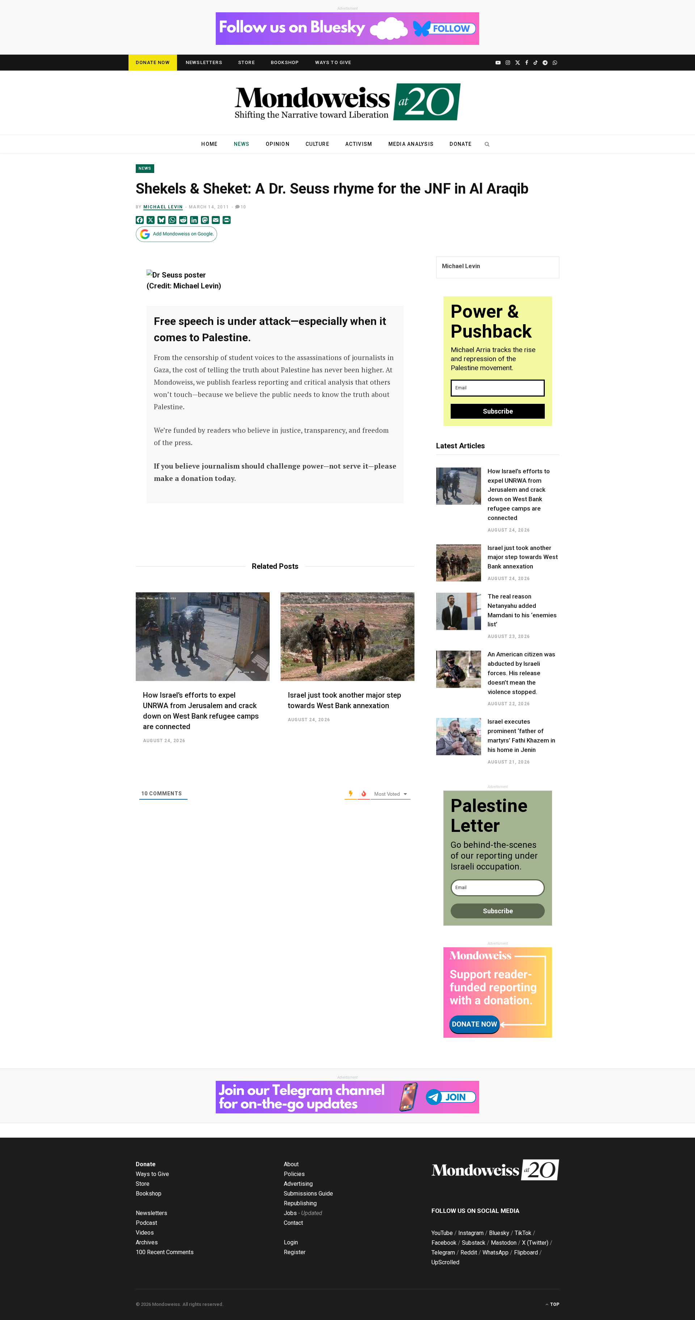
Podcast (146, 1222)
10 (243, 207)
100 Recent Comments (165, 1252)
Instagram (471, 1233)
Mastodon (504, 1242)
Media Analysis (411, 144)
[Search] (486, 144)
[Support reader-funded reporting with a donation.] (497, 1036)
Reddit (468, 1252)
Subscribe (498, 411)
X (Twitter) (535, 1242)
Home (209, 144)
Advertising (298, 1183)
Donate (461, 144)
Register (295, 1252)
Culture (317, 144)
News (242, 144)
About (291, 1164)
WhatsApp (496, 1252)
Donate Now (153, 62)
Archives (147, 1242)
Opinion (278, 144)
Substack (473, 1242)
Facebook (443, 1242)
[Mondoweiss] (348, 102)
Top (554, 1304)
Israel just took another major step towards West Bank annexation (523, 557)
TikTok (523, 1233)
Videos (145, 1232)
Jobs (290, 1213)
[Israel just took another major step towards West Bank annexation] (347, 636)
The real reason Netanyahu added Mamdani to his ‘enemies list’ (522, 610)
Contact (293, 1222)
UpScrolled (445, 1262)
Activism (358, 144)
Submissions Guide (308, 1193)
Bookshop (285, 62)
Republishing (300, 1203)
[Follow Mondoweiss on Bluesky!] (347, 43)
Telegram (443, 1252)
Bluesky (499, 1233)
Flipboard (526, 1252)
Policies (294, 1174)
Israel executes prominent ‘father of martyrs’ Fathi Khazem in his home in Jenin (521, 735)
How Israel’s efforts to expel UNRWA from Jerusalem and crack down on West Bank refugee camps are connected (519, 494)
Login (291, 1242)
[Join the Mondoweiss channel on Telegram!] (347, 1111)
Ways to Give (333, 62)
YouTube (442, 1233)
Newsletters (204, 62)
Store (246, 62)
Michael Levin (163, 207)
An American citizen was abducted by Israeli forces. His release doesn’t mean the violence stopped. (521, 673)
